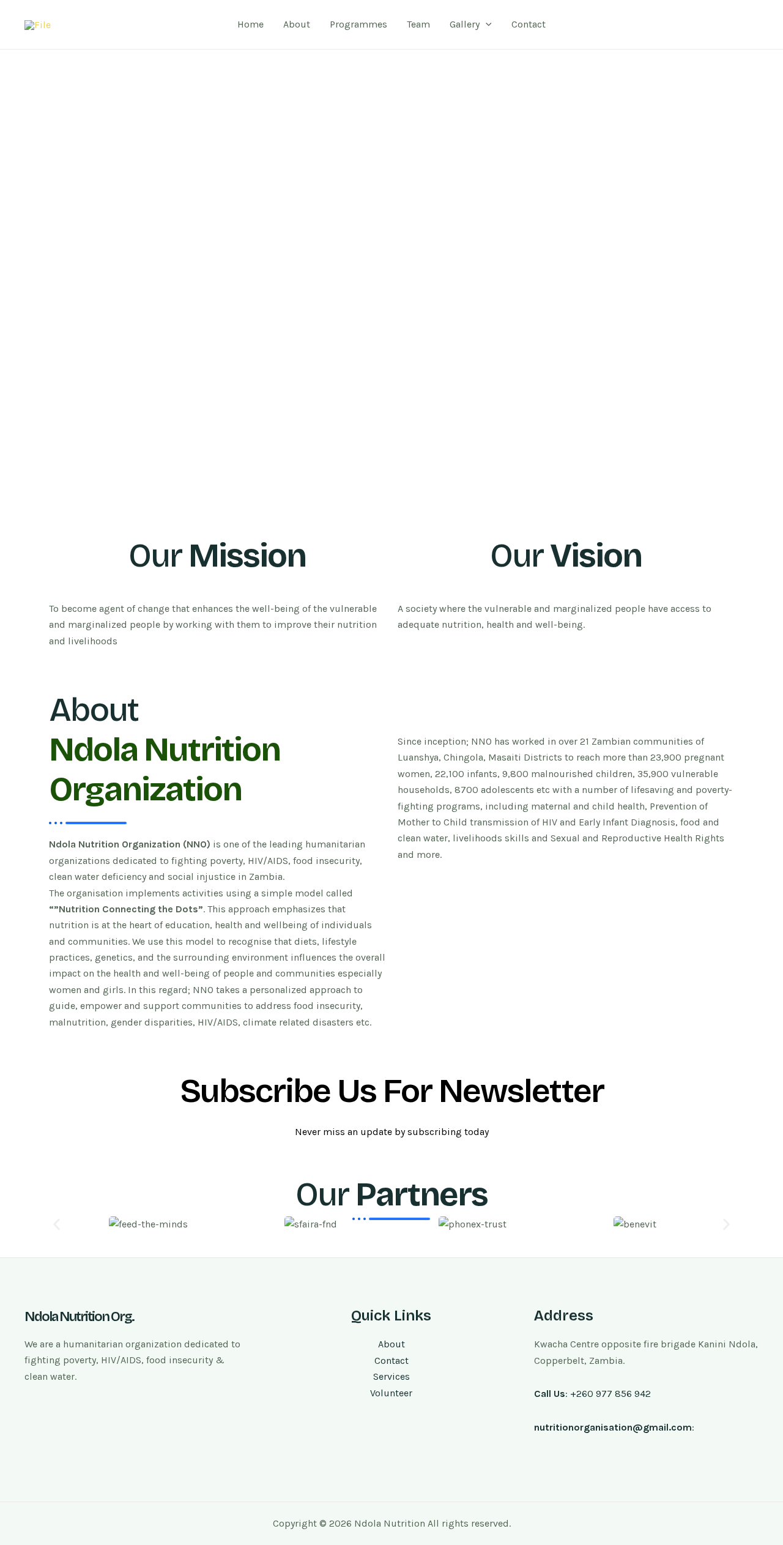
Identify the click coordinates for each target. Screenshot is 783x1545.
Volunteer (391, 1393)
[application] (486, 24)
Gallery (465, 24)
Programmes (358, 24)
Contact (528, 24)
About (296, 24)
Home (250, 24)
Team (418, 24)
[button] (56, 1224)
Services (391, 1376)
